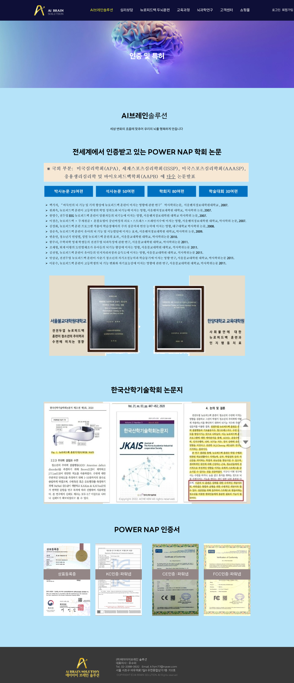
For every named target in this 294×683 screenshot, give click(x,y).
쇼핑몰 (245, 10)
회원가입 (287, 10)
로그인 (276, 10)
